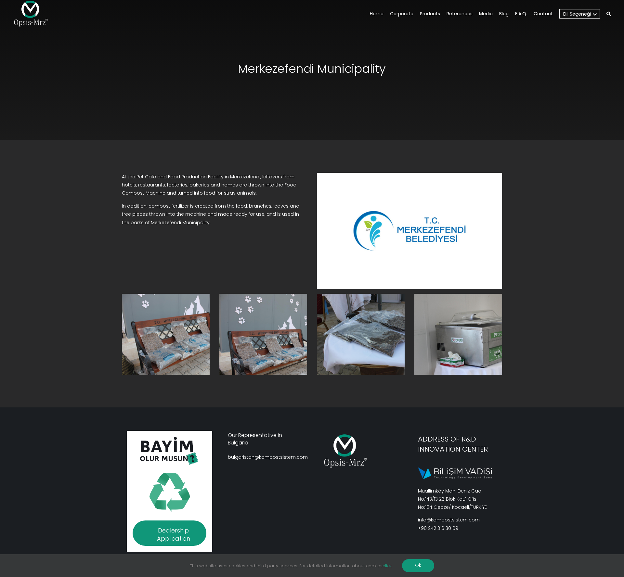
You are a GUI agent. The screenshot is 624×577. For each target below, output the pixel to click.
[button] (608, 14)
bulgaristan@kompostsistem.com (268, 457)
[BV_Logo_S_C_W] (33, 14)
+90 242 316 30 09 (438, 528)
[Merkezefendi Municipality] (166, 334)
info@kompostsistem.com (449, 520)
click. (387, 566)
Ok (418, 565)
